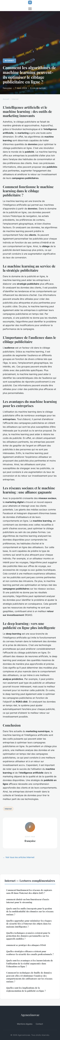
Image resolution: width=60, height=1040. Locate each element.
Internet (9, 61)
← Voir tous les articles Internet (18, 857)
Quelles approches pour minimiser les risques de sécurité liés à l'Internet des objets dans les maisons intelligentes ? (29, 923)
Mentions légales (24, 1024)
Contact (39, 1024)
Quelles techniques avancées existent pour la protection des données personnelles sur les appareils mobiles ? (28, 935)
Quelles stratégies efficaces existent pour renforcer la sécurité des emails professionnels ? (30, 953)
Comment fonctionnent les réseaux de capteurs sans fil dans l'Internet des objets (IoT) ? (29, 891)
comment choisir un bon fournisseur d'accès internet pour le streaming (27, 901)
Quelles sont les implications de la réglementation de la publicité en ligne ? (26, 989)
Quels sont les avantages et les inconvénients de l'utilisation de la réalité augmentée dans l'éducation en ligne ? (29, 963)
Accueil (6, 99)
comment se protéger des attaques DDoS (26, 945)
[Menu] (30, 9)
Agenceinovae (30, 1015)
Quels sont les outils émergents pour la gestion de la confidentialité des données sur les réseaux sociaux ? (30, 911)
